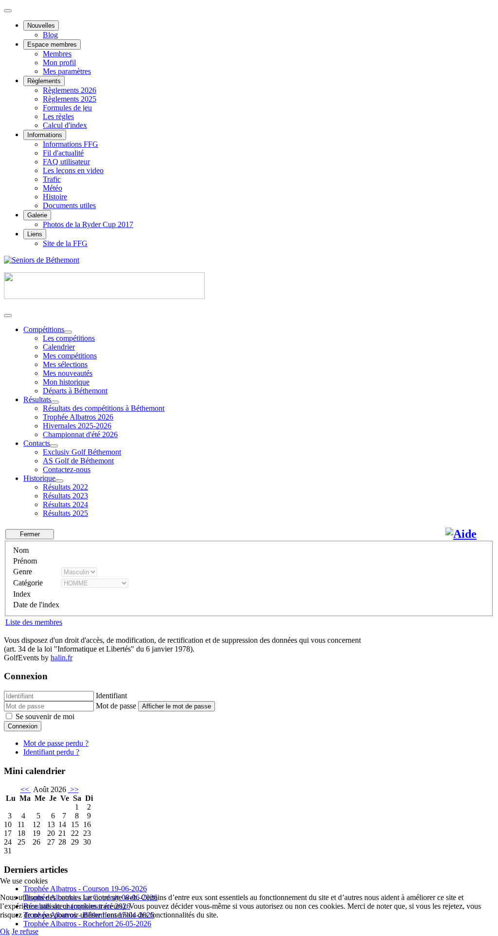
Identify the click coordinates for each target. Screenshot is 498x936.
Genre (22, 571)
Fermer (30, 534)
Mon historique (66, 382)
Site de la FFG (65, 243)
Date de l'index (36, 604)
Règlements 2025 (69, 99)
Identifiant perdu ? (51, 752)
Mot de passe (116, 706)
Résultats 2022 (65, 487)
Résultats (37, 399)
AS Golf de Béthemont (78, 461)
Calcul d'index (65, 125)
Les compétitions (69, 338)
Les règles (58, 116)
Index (22, 594)
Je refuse (25, 931)
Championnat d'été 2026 (80, 434)
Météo (52, 188)
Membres (57, 54)
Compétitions (43, 329)
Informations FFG (70, 144)
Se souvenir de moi (45, 716)
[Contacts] (54, 445)
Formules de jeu (67, 108)
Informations (44, 135)
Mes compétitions (70, 356)
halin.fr (61, 657)
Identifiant (111, 695)
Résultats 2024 (65, 504)
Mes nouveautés (67, 373)
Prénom (25, 561)
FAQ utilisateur (66, 162)
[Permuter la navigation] (8, 10)
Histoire (55, 197)
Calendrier (59, 347)
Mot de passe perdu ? (56, 743)
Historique (39, 478)
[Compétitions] (68, 332)
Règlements (44, 81)
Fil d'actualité (63, 153)
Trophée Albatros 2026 (78, 417)
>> (73, 789)
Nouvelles (41, 25)
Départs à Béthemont (75, 391)
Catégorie (28, 583)
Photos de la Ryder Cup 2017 (88, 224)
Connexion (22, 726)
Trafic (52, 179)
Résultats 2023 (65, 496)
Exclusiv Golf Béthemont (82, 452)
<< (25, 789)
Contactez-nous (66, 469)
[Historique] (59, 480)
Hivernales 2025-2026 (77, 426)
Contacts (36, 443)
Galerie (37, 215)
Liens (34, 234)
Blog (50, 35)
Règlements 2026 (69, 90)
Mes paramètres (67, 71)
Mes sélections (65, 364)
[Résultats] (55, 402)
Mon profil (59, 62)
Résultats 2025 (65, 513)
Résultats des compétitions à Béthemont (103, 408)
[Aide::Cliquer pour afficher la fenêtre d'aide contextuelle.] (461, 534)
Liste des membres (33, 622)
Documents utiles (69, 205)
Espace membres (52, 44)
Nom (21, 550)
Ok (5, 931)
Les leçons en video (73, 170)
